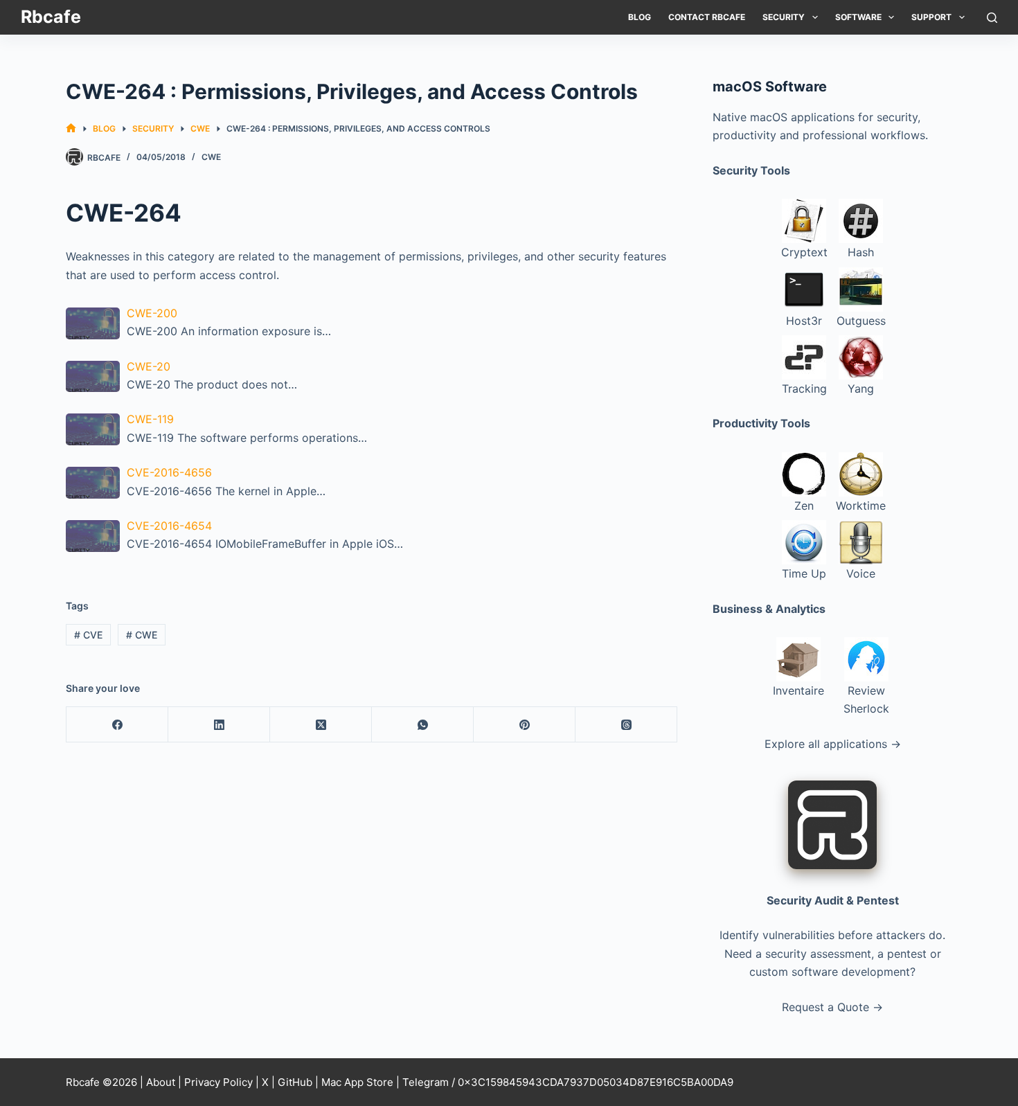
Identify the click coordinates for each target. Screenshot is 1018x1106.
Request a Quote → (832, 1007)
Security (783, 17)
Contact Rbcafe (706, 17)
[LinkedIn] (219, 724)
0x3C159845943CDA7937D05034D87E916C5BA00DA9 (595, 1082)
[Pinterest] (524, 724)
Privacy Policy (218, 1082)
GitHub (295, 1082)
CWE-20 (148, 366)
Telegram (425, 1082)
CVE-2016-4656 (169, 472)
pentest (907, 954)
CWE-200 (152, 313)
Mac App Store (357, 1082)
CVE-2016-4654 (169, 526)
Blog (639, 17)
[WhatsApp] (423, 724)
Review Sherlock (866, 699)
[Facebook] (117, 724)
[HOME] (71, 128)
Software (858, 17)
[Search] (992, 17)
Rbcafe (51, 16)
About (160, 1082)
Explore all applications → (833, 744)
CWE (211, 157)
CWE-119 (150, 419)
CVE (88, 635)
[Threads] (626, 724)
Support (931, 17)
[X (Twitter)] (321, 724)
